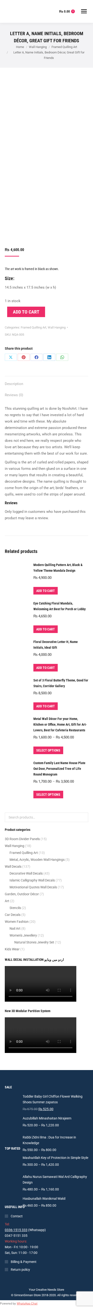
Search (83, 817)
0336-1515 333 (16, 1230)
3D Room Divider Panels (22, 839)
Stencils (15, 908)
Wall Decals (13, 866)
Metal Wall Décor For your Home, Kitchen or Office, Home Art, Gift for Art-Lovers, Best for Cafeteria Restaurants (60, 724)
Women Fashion (17, 921)
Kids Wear (12, 949)
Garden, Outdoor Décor (22, 894)
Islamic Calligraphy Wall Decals (32, 880)
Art (7, 901)
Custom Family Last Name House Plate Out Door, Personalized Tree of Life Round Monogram (59, 768)
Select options (48, 750)
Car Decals (13, 915)
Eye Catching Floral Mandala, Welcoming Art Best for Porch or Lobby (59, 606)
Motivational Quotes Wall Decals (33, 887)
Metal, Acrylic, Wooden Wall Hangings (37, 860)
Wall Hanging (57, 327)
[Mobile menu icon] (84, 11)
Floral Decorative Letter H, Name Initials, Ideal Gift (55, 644)
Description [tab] (14, 384)
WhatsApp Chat (27, 1303)
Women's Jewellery (23, 935)
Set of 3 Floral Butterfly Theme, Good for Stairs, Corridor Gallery (60, 683)
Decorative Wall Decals (26, 873)
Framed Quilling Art (33, 327)
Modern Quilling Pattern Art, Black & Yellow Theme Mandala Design (58, 567)
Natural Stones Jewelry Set (34, 942)
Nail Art (15, 928)
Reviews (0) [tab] (14, 395)
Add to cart (26, 312)
